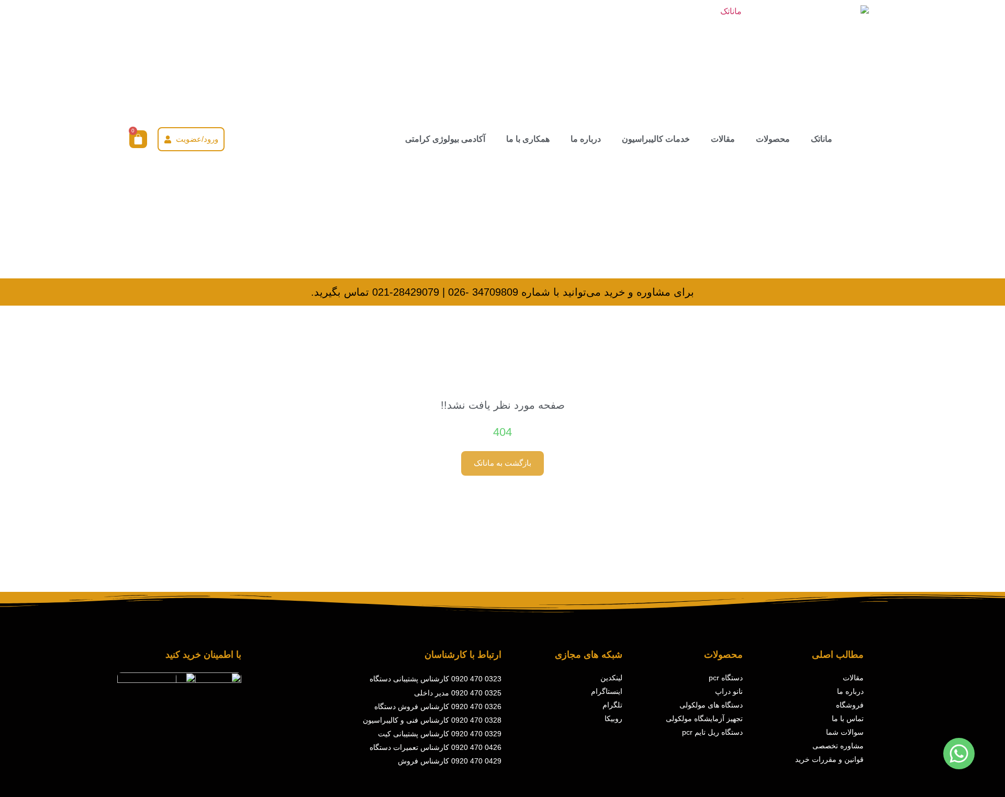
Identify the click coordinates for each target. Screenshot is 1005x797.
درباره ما (586, 138)
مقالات (723, 138)
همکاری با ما (528, 138)
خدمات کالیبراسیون (656, 138)
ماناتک (821, 138)
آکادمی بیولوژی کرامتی (445, 138)
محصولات (773, 138)
